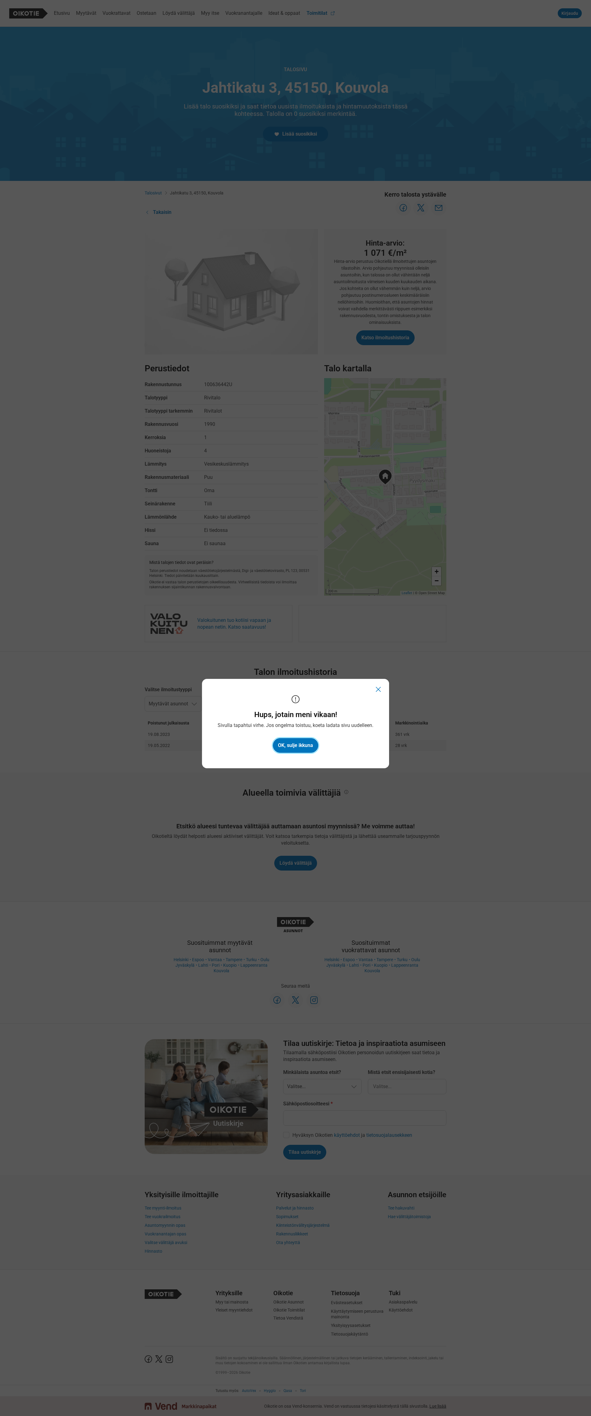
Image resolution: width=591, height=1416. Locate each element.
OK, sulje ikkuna (295, 745)
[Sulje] (378, 690)
